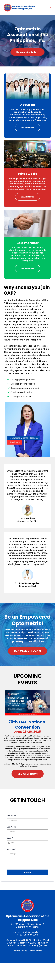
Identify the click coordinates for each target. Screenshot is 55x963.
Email (10, 838)
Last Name (11, 827)
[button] (50, 7)
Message (11, 849)
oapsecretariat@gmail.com (27, 932)
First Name (11, 816)
